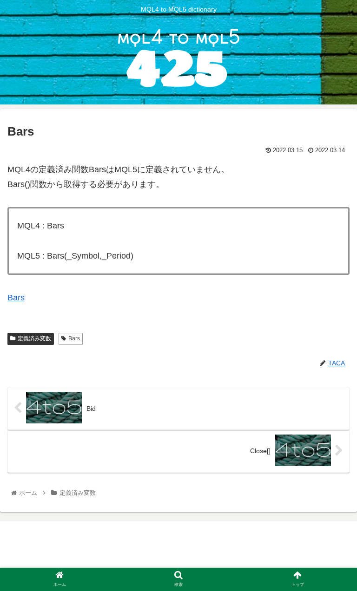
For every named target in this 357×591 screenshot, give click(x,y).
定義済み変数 (34, 338)
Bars (16, 297)
